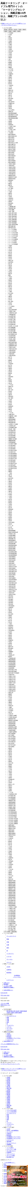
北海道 (8, 1077)
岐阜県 (8, 1091)
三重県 (8, 1096)
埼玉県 (15, 29)
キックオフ (10, 1132)
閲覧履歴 (6, 984)
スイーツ (9, 1030)
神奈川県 (10, 29)
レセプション (10, 1039)
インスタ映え (10, 1147)
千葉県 (19, 29)
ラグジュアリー (11, 1154)
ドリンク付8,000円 (11, 1111)
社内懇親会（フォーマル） (14, 1038)
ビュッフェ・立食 (11, 1149)
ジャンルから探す (8, 1014)
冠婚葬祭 (9, 1144)
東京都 (5, 29)
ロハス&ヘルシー (11, 1150)
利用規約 (6, 1173)
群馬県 (8, 1082)
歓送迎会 (9, 1036)
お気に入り (7, 982)
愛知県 (24, 29)
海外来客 (9, 1141)
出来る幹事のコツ (8, 990)
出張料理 (9, 1152)
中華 (8, 1020)
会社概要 (6, 1176)
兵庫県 (14, 31)
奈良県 (8, 1104)
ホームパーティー (11, 1143)
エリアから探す (7, 1009)
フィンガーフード (11, 1016)
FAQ (5, 1164)
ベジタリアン (10, 1025)
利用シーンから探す (8, 1031)
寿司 (8, 1022)
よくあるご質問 (8, 985)
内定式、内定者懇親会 (13, 1130)
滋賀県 (8, 1097)
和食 (8, 1017)
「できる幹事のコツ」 (10, 1162)
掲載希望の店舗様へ (9, 987)
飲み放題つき (10, 1157)
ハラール (9, 1027)
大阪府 (5, 31)
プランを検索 (7, 931)
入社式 (8, 1033)
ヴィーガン (10, 1028)
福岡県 (18, 31)
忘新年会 (9, 1035)
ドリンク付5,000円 (11, 1110)
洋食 (8, 1019)
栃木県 (8, 1080)
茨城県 (8, 1079)
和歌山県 (9, 1105)
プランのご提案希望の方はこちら (10, 1044)
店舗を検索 (13, 931)
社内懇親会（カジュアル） (14, 1138)
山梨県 (8, 1090)
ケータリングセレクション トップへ (10, 1064)
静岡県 (8, 1093)
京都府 (10, 31)
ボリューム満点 (11, 1155)
